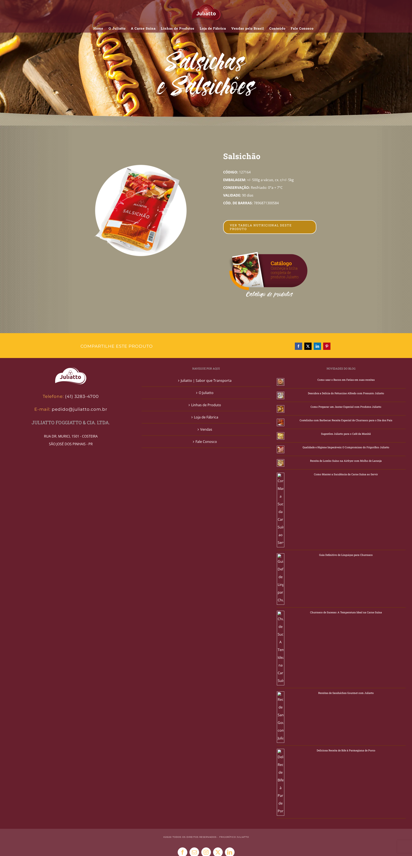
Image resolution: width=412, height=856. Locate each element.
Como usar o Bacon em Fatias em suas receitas (346, 379)
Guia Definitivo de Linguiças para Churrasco (346, 555)
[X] (308, 346)
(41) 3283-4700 (82, 396)
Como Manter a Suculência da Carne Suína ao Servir (346, 474)
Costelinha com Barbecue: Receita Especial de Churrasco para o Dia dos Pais (346, 420)
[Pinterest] (327, 346)
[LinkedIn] (317, 346)
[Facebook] (298, 346)
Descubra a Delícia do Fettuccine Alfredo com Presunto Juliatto (346, 393)
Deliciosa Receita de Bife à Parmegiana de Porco (346, 750)
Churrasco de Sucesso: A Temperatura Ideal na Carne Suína (346, 612)
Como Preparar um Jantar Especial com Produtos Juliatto (346, 406)
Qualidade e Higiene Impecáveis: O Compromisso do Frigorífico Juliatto (346, 447)
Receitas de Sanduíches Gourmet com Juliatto (346, 693)
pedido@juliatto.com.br (78, 409)
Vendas (206, 429)
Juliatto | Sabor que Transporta (206, 380)
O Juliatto (206, 392)
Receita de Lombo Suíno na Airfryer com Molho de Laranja (346, 460)
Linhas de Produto (206, 405)
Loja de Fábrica (206, 417)
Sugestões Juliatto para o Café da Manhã (346, 433)
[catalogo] (268, 253)
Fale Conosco (206, 441)
